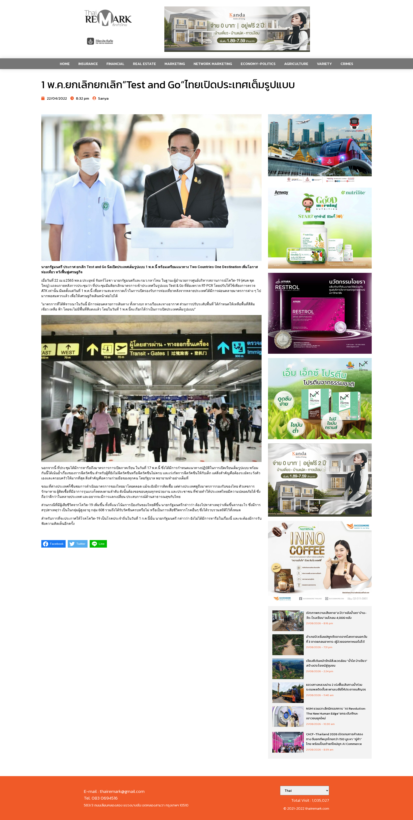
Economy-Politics (258, 63)
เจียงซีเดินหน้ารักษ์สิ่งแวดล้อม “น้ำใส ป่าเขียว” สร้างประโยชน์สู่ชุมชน (336, 663)
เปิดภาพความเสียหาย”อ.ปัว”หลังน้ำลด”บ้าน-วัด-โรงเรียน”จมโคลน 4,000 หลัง (336, 615)
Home (65, 63)
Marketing (175, 63)
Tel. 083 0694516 (101, 798)
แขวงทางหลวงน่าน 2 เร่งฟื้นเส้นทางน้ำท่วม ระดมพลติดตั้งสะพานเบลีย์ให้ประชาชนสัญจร (336, 687)
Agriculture (296, 63)
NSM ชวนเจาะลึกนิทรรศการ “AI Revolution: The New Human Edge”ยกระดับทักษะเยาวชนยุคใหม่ (336, 713)
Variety (324, 63)
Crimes (347, 63)
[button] (237, 29)
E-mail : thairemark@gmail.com (114, 791)
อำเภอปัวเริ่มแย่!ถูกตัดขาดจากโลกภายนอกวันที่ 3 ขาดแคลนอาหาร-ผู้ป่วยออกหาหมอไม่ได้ (336, 639)
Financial (115, 63)
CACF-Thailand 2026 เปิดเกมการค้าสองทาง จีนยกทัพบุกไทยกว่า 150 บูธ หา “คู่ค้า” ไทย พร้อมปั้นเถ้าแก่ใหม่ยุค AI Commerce (334, 739)
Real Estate (144, 63)
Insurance (88, 63)
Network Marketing (213, 63)
